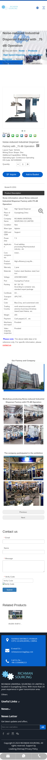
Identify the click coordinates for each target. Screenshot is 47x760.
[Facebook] (3, 733)
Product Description (13, 193)
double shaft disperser (15, 624)
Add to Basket (32, 174)
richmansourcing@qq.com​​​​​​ (22, 652)
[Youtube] (13, 733)
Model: (7, 187)
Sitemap (20, 748)
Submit (9, 590)
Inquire (13, 174)
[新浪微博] (8, 733)
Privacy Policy (31, 748)
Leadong (12, 748)
